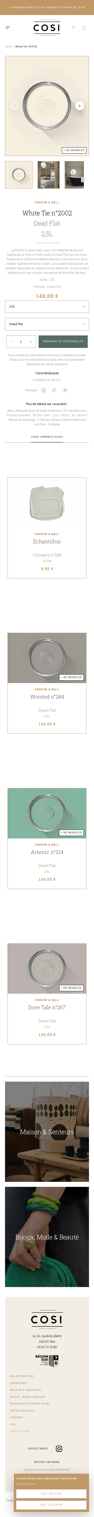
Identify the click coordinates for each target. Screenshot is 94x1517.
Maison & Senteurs (25, 1390)
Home (8, 46)
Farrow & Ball (47, 202)
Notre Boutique (22, 1411)
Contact (16, 1417)
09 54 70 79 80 (47, 1347)
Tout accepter (51, 1505)
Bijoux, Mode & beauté (27, 1397)
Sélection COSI (22, 1376)
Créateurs (18, 1383)
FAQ (13, 1424)
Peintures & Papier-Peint (30, 1404)
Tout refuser (51, 1493)
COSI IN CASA (20, 1431)
